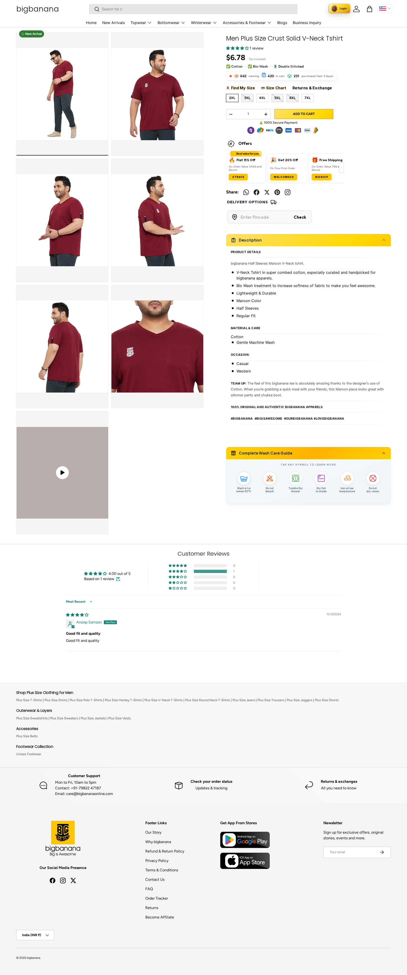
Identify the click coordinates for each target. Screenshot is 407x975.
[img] (77, 615)
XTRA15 (238, 177)
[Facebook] (256, 192)
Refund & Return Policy (164, 851)
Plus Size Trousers (270, 700)
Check (300, 217)
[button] (369, 9)
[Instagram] (287, 192)
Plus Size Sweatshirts (32, 718)
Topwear (138, 22)
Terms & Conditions (161, 870)
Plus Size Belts (27, 736)
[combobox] (193, 9)
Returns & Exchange (314, 88)
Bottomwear (168, 22)
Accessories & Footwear (244, 22)
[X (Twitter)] (267, 192)
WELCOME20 (284, 177)
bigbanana (33, 957)
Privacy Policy (156, 860)
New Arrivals (113, 22)
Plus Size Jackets (93, 718)
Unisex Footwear (28, 754)
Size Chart (277, 88)
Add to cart (304, 114)
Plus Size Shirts (56, 700)
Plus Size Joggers (300, 700)
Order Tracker (156, 898)
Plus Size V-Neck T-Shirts (163, 700)
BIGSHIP (321, 177)
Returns (151, 907)
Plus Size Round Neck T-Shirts (207, 700)
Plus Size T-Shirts (29, 700)
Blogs (282, 22)
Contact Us (154, 879)
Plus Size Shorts (327, 700)
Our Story (153, 832)
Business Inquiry (307, 22)
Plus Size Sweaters (64, 718)
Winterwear (201, 22)
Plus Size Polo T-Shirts (85, 700)
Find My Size (244, 88)
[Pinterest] (277, 192)
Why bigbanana (158, 842)
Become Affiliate (159, 917)
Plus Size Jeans (243, 700)
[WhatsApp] (246, 192)
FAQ (149, 889)
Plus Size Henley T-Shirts (123, 700)
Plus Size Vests (119, 718)
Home (91, 22)
